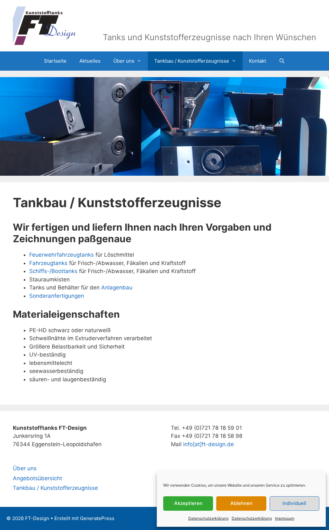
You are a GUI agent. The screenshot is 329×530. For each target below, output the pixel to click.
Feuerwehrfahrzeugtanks (61, 255)
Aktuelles (90, 61)
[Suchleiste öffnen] (281, 61)
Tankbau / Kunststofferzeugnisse (191, 61)
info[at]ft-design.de (208, 444)
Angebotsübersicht (37, 478)
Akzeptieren (188, 503)
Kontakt (257, 61)
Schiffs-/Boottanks (53, 271)
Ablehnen (241, 503)
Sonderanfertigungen (56, 296)
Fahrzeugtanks (48, 263)
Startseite (55, 61)
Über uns (123, 61)
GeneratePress (97, 518)
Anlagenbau (116, 287)
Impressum (284, 518)
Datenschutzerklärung (208, 518)
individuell (294, 503)
